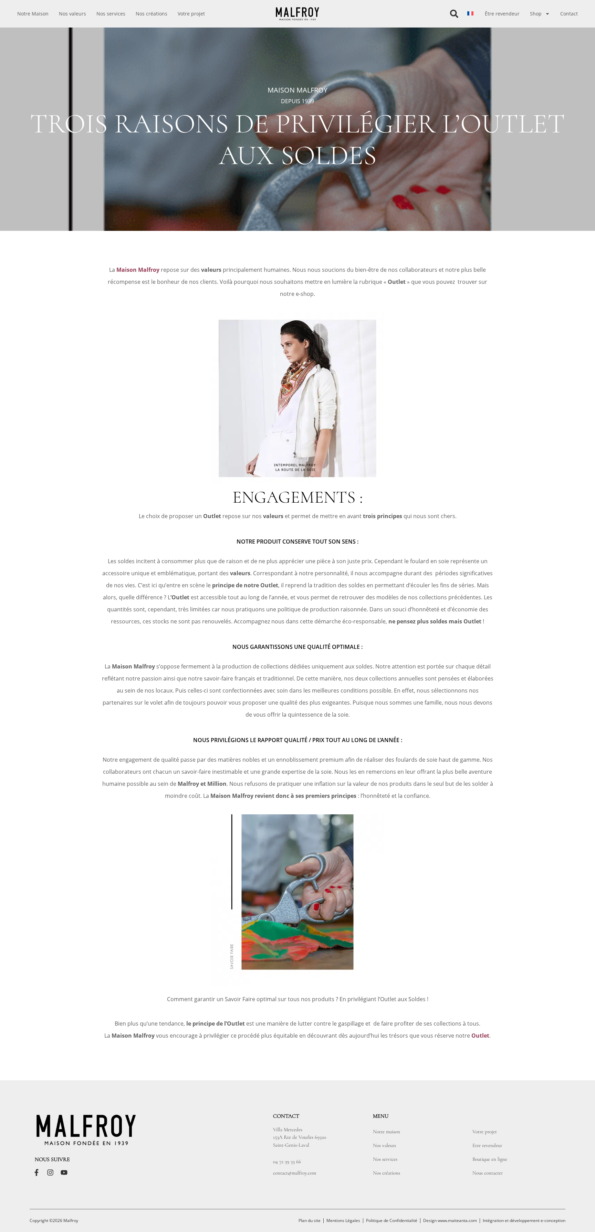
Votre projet (191, 13)
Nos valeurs (72, 13)
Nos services (110, 13)
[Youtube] (64, 1172)
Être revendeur (502, 13)
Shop (536, 13)
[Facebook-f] (36, 1172)
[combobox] (423, 14)
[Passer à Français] (470, 13)
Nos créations (151, 13)
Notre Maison (33, 13)
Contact (569, 13)
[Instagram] (50, 1172)
